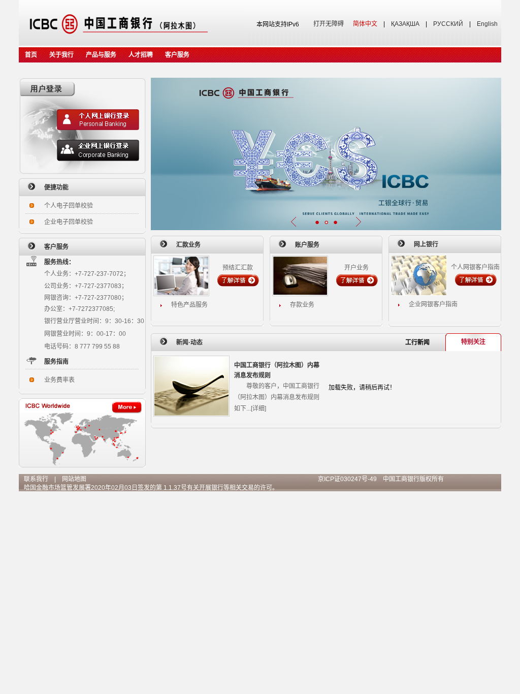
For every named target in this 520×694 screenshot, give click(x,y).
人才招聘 (140, 54)
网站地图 (74, 479)
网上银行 (426, 244)
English (487, 23)
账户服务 (307, 244)
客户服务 (177, 54)
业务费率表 (59, 380)
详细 (258, 408)
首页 (31, 54)
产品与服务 (101, 54)
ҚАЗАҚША (405, 23)
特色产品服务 (189, 304)
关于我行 (61, 54)
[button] (316, 222)
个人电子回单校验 (68, 205)
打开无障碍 (328, 23)
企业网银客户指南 (433, 304)
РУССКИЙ (448, 23)
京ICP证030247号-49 (347, 479)
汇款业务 (188, 244)
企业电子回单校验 (68, 222)
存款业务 (302, 304)
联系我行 (36, 479)
